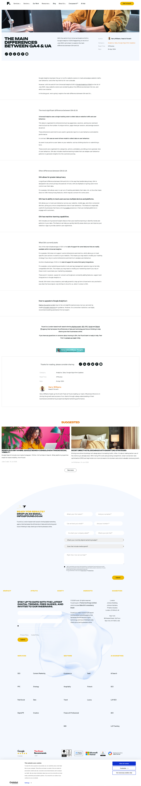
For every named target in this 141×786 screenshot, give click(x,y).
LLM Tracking (115, 726)
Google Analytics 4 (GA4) (84, 84)
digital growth (76, 326)
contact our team (70, 338)
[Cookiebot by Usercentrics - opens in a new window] (14, 783)
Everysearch (73, 3)
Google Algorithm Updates (126, 43)
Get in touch (127, 3)
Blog (54, 3)
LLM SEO (113, 700)
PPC (19, 686)
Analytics (111, 43)
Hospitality (67, 686)
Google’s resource (50, 307)
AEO (112, 713)
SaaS (88, 673)
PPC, (86, 326)
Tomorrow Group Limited (88, 603)
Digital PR (21, 713)
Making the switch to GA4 (47, 305)
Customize (123, 768)
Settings (27, 782)
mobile (67, 208)
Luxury (89, 700)
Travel (66, 700)
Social (90, 326)
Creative (36, 713)
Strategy (36, 686)
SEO (19, 673)
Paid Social (21, 700)
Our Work (36, 3)
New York (112, 616)
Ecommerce (68, 673)
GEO (112, 686)
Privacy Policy (83, 570)
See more (70, 470)
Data (116, 43)
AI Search (114, 673)
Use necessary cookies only (124, 772)
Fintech (89, 686)
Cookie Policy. (91, 570)
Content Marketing (39, 673)
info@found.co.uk (30, 516)
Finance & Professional (71, 713)
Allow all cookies (124, 763)
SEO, (83, 326)
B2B (65, 726)
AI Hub (83, 3)
